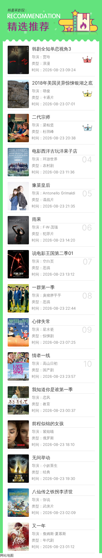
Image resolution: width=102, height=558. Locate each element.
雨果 (36, 219)
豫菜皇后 (41, 185)
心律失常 (41, 321)
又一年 (39, 525)
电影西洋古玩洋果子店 (54, 151)
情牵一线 (41, 355)
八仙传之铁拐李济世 (52, 491)
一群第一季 (43, 287)
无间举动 (41, 457)
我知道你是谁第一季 (52, 389)
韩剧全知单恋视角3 (51, 49)
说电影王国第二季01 (52, 253)
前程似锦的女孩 (48, 423)
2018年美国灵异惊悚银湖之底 (62, 83)
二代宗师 (41, 117)
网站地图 (7, 555)
